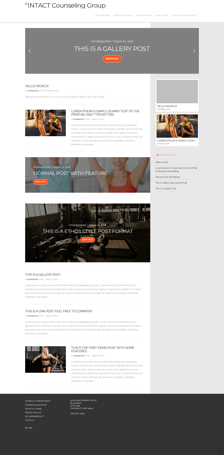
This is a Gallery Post (43, 274)
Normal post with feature (168, 177)
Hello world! (37, 86)
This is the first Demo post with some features (102, 349)
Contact (30, 420)
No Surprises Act (34, 416)
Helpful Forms (33, 409)
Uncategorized (32, 91)
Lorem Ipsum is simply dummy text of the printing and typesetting (105, 112)
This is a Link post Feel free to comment (58, 311)
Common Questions (35, 405)
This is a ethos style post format (171, 183)
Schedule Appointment (38, 401)
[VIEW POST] (45, 123)
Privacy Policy (33, 412)
